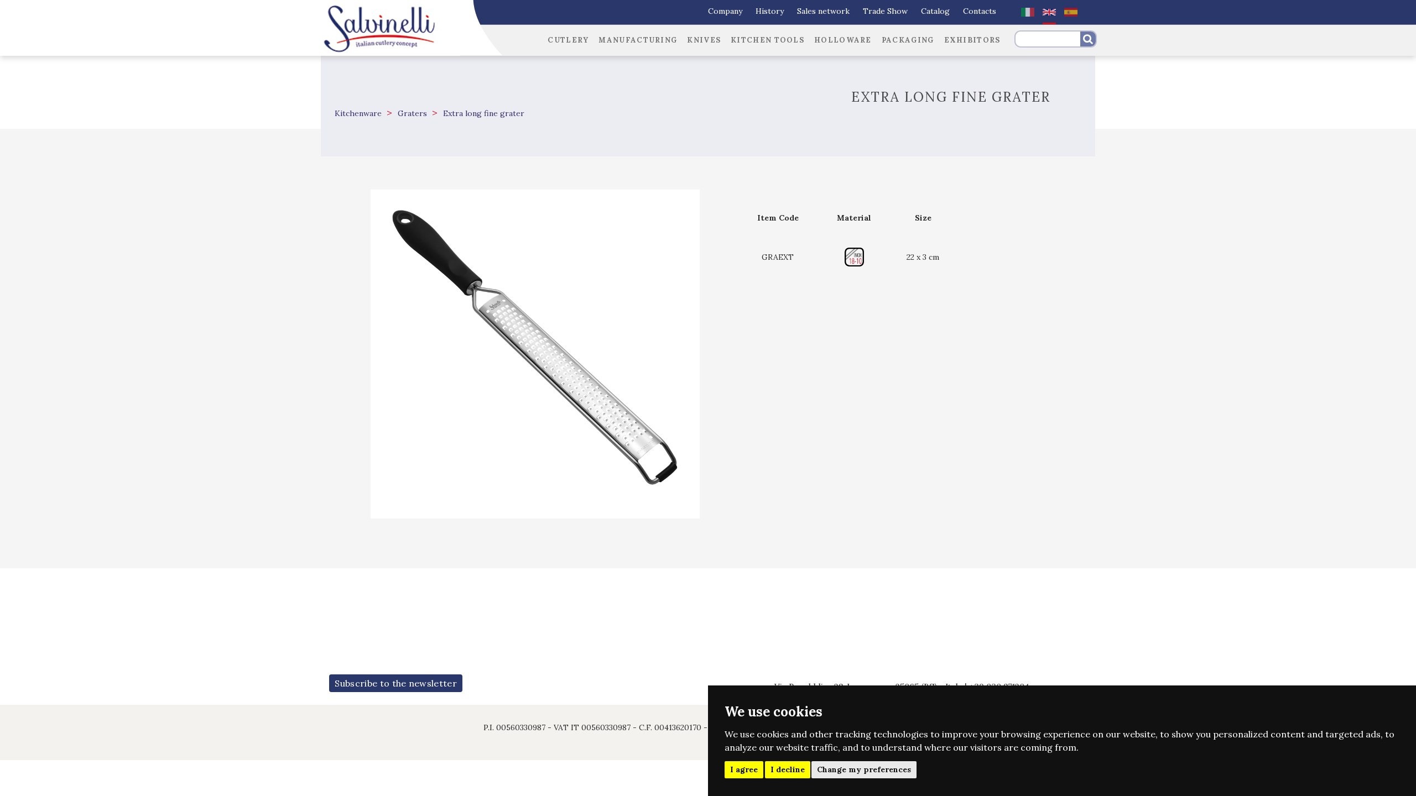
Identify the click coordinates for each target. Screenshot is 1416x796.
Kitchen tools (767, 40)
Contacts (979, 11)
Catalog (935, 11)
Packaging (908, 40)
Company (725, 11)
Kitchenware (358, 113)
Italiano (1027, 12)
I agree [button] (744, 769)
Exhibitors (972, 40)
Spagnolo (1070, 12)
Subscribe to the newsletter (396, 683)
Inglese (1049, 12)
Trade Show (885, 11)
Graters (411, 113)
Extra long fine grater (482, 113)
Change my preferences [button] (864, 769)
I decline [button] (788, 769)
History (770, 11)
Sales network (823, 11)
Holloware (843, 40)
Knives (704, 40)
